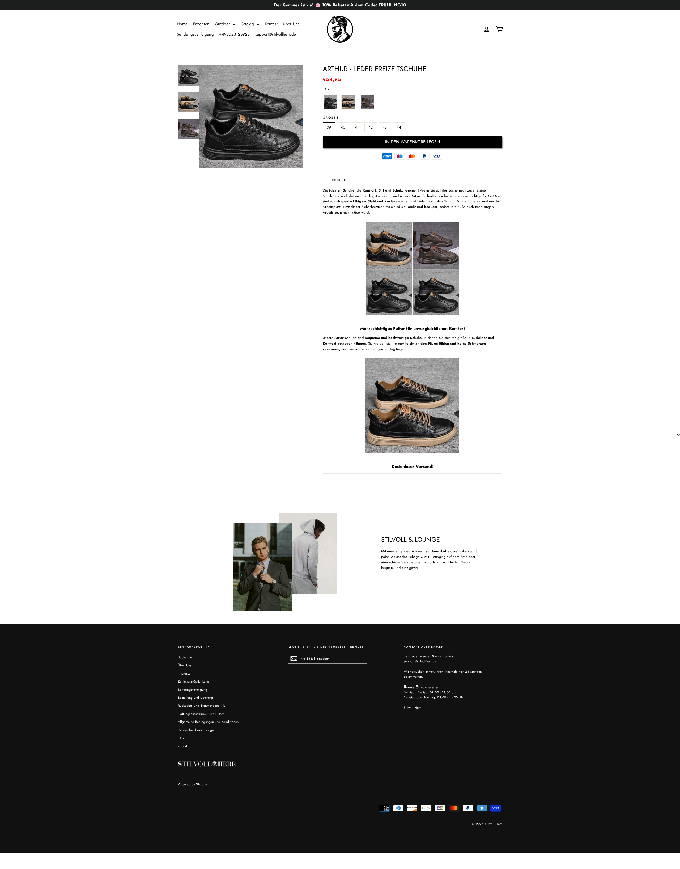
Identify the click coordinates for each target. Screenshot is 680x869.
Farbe (329, 89)
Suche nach (186, 657)
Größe (331, 118)
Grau (367, 102)
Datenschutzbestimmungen (196, 730)
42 (370, 127)
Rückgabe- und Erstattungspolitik (201, 705)
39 (329, 127)
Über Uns (291, 24)
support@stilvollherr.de (275, 34)
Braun (349, 102)
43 (384, 127)
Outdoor (223, 24)
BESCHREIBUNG (335, 180)
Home (182, 24)
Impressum (185, 673)
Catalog (248, 24)
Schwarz (330, 102)
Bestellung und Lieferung (195, 697)
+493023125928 (234, 34)
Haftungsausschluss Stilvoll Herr (201, 713)
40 (343, 127)
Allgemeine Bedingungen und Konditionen (208, 721)
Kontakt (271, 24)
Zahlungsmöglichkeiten (194, 681)
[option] (251, 116)
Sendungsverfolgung (195, 34)
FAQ (181, 738)
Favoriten (201, 24)
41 (357, 127)
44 (399, 127)
